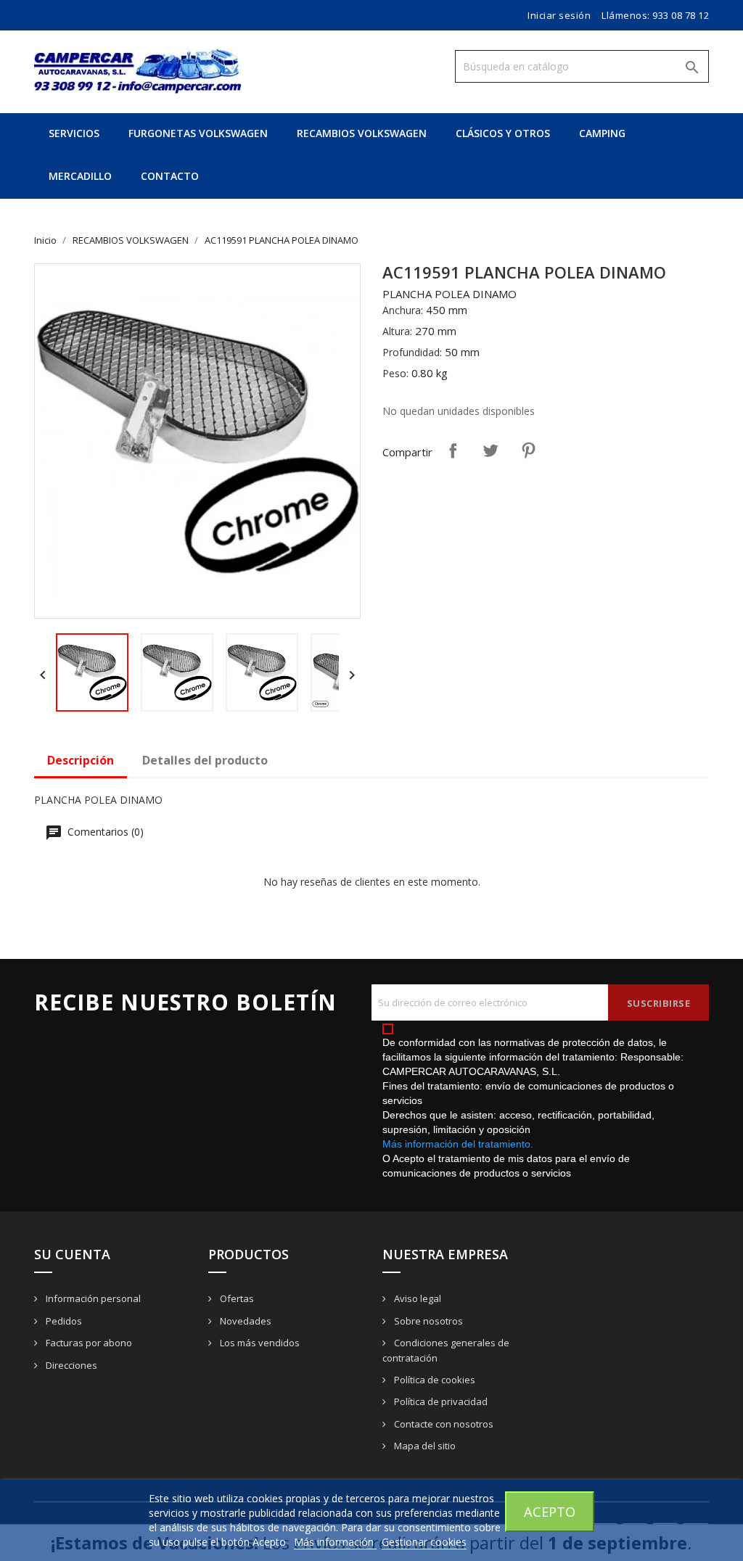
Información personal (92, 1298)
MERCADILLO (80, 176)
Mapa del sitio (424, 1445)
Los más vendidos (259, 1342)
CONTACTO (170, 176)
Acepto (549, 1511)
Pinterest (528, 450)
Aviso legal (416, 1298)
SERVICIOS (74, 133)
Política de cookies (433, 1379)
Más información (335, 1542)
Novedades (244, 1320)
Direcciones (70, 1365)
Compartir (452, 450)
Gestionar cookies (424, 1542)
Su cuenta (72, 1254)
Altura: (397, 331)
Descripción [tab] (80, 760)
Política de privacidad (440, 1401)
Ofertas (236, 1298)
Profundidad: (412, 352)
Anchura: (402, 310)
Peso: (395, 373)
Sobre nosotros (427, 1320)
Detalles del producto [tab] (205, 760)
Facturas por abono (88, 1342)
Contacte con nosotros (442, 1423)
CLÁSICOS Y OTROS (503, 133)
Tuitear (490, 450)
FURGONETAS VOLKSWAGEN (198, 133)
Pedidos (63, 1320)
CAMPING (602, 133)
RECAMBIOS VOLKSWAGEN (362, 133)
